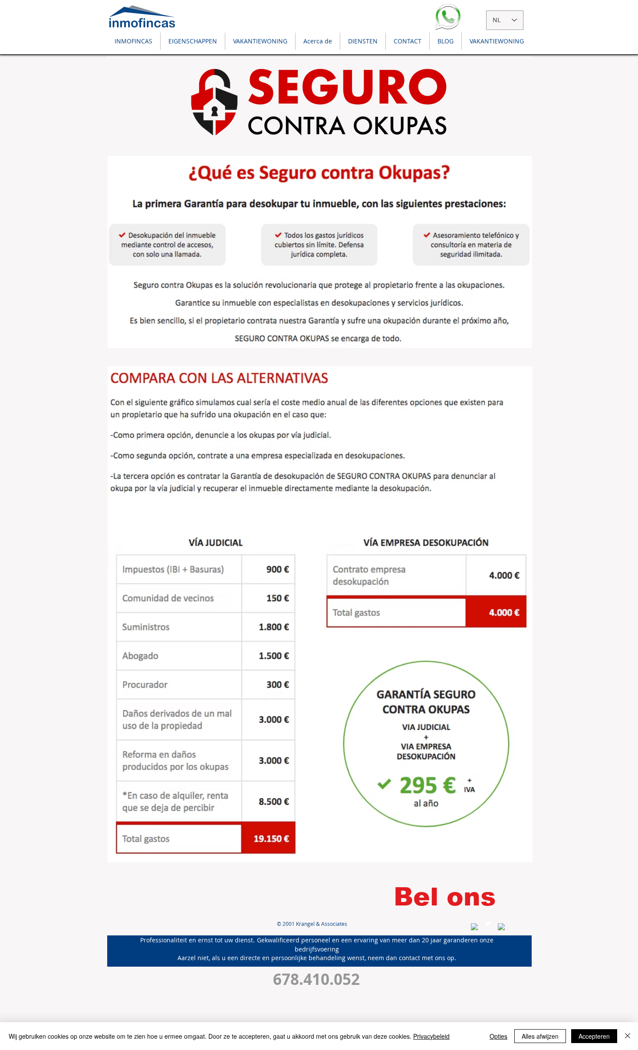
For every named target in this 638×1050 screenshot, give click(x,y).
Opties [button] (498, 1036)
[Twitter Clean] (487, 923)
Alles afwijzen (540, 1036)
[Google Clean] (501, 926)
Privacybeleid (431, 1036)
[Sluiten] (627, 1036)
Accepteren (594, 1036)
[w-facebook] (474, 926)
